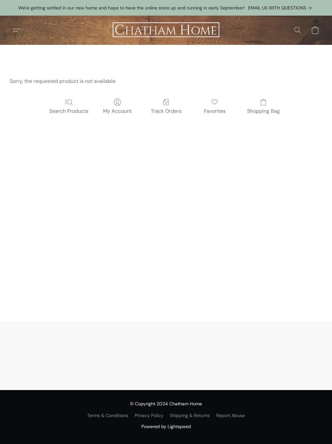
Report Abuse (230, 415)
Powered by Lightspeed (166, 426)
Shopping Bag (263, 111)
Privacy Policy (149, 415)
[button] (166, 30)
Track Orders (166, 111)
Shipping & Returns (190, 415)
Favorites (215, 111)
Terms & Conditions (107, 415)
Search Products (69, 111)
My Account (117, 111)
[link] (281, 8)
